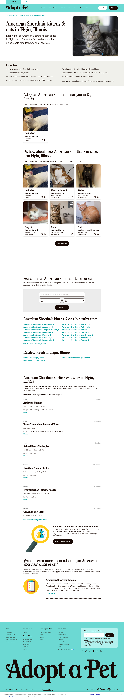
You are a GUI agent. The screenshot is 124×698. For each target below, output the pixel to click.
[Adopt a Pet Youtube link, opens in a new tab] (94, 651)
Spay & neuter (10, 637)
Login (102, 7)
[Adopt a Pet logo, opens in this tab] (62, 673)
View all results (62, 243)
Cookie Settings (48, 690)
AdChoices (61, 647)
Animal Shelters (27, 639)
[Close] (121, 695)
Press (41, 639)
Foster (80, 8)
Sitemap (60, 632)
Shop (87, 8)
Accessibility (61, 642)
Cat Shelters (26, 644)
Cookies (60, 639)
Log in (25, 649)
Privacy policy (62, 634)
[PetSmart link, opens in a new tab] (100, 689)
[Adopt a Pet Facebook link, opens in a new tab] (82, 651)
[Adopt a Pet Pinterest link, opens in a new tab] (90, 651)
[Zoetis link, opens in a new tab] (115, 689)
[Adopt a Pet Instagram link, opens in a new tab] (98, 651)
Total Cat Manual (11, 642)
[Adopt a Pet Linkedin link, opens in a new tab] (101, 651)
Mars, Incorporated (63, 644)
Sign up (113, 7)
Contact (42, 637)
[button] (42, 140)
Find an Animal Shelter (63, 541)
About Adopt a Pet (45, 632)
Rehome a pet (10, 634)
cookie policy (9, 696)
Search (62, 307)
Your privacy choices (64, 649)
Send (109, 635)
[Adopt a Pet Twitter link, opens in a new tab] (86, 651)
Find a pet (9, 632)
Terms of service (63, 637)
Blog (41, 634)
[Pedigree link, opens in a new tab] (109, 689)
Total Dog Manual (11, 639)
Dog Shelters (27, 641)
